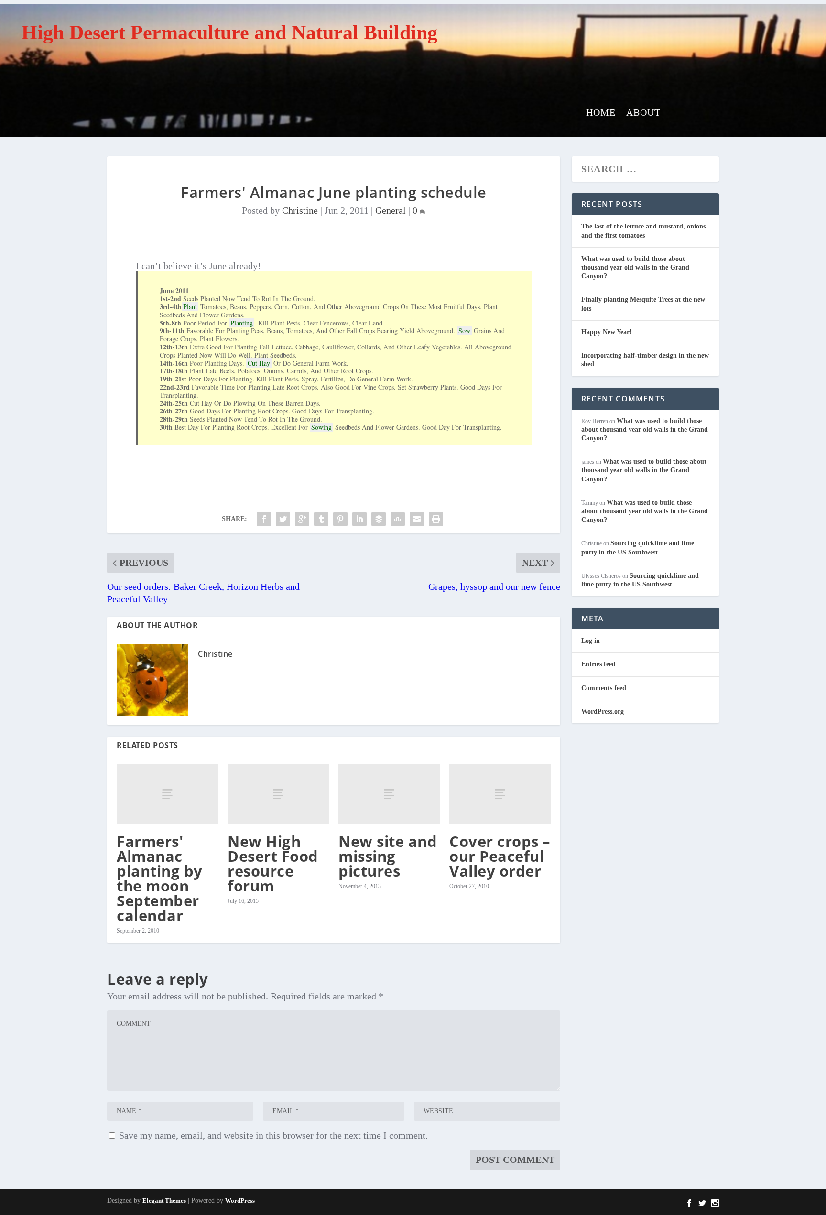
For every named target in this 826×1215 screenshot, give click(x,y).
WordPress (240, 1200)
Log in (590, 640)
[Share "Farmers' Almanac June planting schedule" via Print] (436, 519)
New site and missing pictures (387, 856)
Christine (300, 210)
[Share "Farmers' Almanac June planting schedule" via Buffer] (378, 519)
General (390, 210)
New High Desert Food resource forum (273, 863)
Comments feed (603, 688)
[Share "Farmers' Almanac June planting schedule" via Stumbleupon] (397, 519)
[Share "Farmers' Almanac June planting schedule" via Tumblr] (321, 519)
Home (601, 113)
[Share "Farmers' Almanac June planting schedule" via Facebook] (263, 519)
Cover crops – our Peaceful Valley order (500, 856)
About (643, 113)
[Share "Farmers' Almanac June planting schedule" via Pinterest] (340, 519)
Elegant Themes (164, 1200)
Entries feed (598, 664)
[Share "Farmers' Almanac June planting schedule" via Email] (416, 519)
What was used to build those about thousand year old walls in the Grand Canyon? (635, 267)
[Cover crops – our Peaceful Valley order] (500, 794)
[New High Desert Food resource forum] (278, 794)
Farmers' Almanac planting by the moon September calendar (160, 878)
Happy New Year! (606, 332)
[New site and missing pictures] (389, 794)
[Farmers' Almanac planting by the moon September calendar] (167, 794)
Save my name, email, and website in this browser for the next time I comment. (273, 1135)
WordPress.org (602, 711)
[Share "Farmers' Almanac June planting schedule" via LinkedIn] (359, 519)
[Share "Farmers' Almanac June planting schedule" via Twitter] (283, 519)
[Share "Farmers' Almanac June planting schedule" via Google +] (302, 519)
